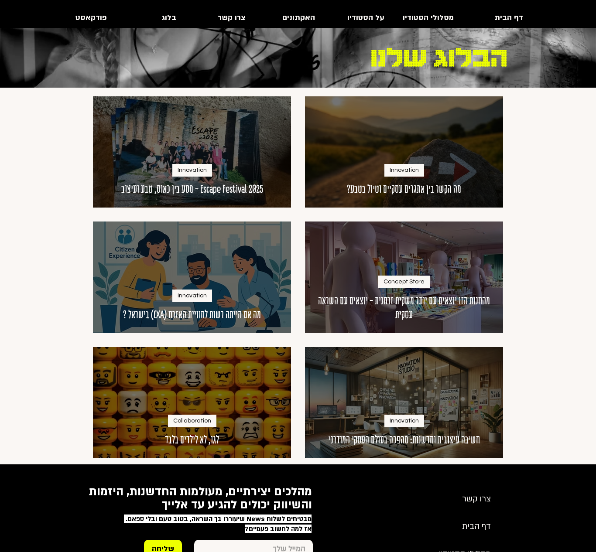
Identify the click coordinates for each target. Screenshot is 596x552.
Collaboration (192, 421)
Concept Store (404, 282)
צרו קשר (476, 499)
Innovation (404, 170)
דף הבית (476, 526)
